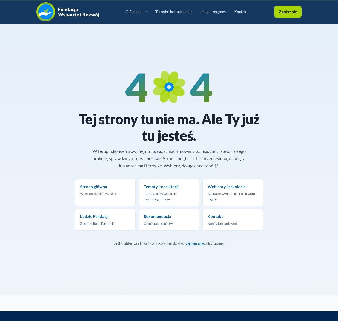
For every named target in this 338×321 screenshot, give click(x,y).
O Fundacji (134, 11)
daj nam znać (195, 243)
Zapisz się (288, 11)
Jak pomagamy (213, 11)
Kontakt (241, 11)
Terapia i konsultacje (172, 11)
